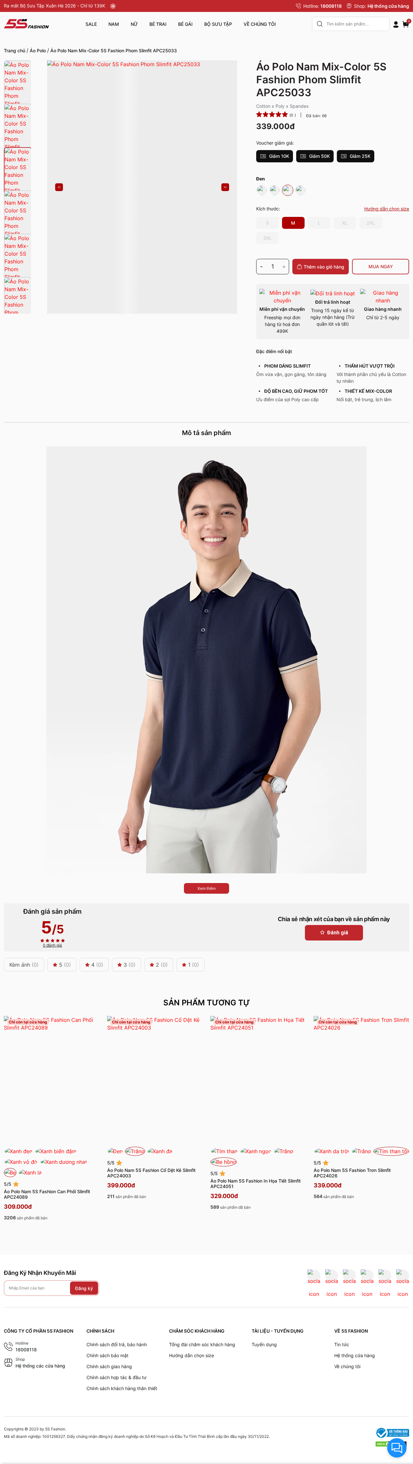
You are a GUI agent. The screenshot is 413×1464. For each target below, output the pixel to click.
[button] (59, 187)
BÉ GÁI (185, 24)
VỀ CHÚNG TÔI (260, 24)
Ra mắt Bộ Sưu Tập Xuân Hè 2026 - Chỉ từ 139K (55, 5)
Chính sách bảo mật (107, 1355)
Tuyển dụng (264, 1344)
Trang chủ (14, 50)
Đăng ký (84, 1288)
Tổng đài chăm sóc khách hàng (202, 1344)
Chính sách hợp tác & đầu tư (116, 1377)
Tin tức (341, 1344)
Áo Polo (38, 50)
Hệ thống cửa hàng (388, 6)
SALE (91, 24)
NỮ (134, 24)
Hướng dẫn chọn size (191, 1355)
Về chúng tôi (347, 1366)
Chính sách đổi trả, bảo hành (116, 1344)
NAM (113, 24)
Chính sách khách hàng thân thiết (121, 1388)
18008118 (331, 6)
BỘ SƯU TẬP (218, 24)
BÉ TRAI (157, 24)
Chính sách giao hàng (109, 1366)
